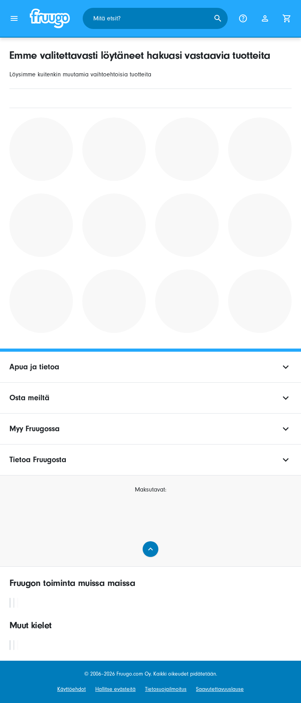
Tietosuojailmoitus (166, 689)
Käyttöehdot (71, 689)
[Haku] (218, 18)
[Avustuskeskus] (243, 18)
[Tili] (265, 18)
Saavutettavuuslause (220, 689)
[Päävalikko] (14, 18)
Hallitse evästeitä (115, 689)
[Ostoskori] (287, 18)
